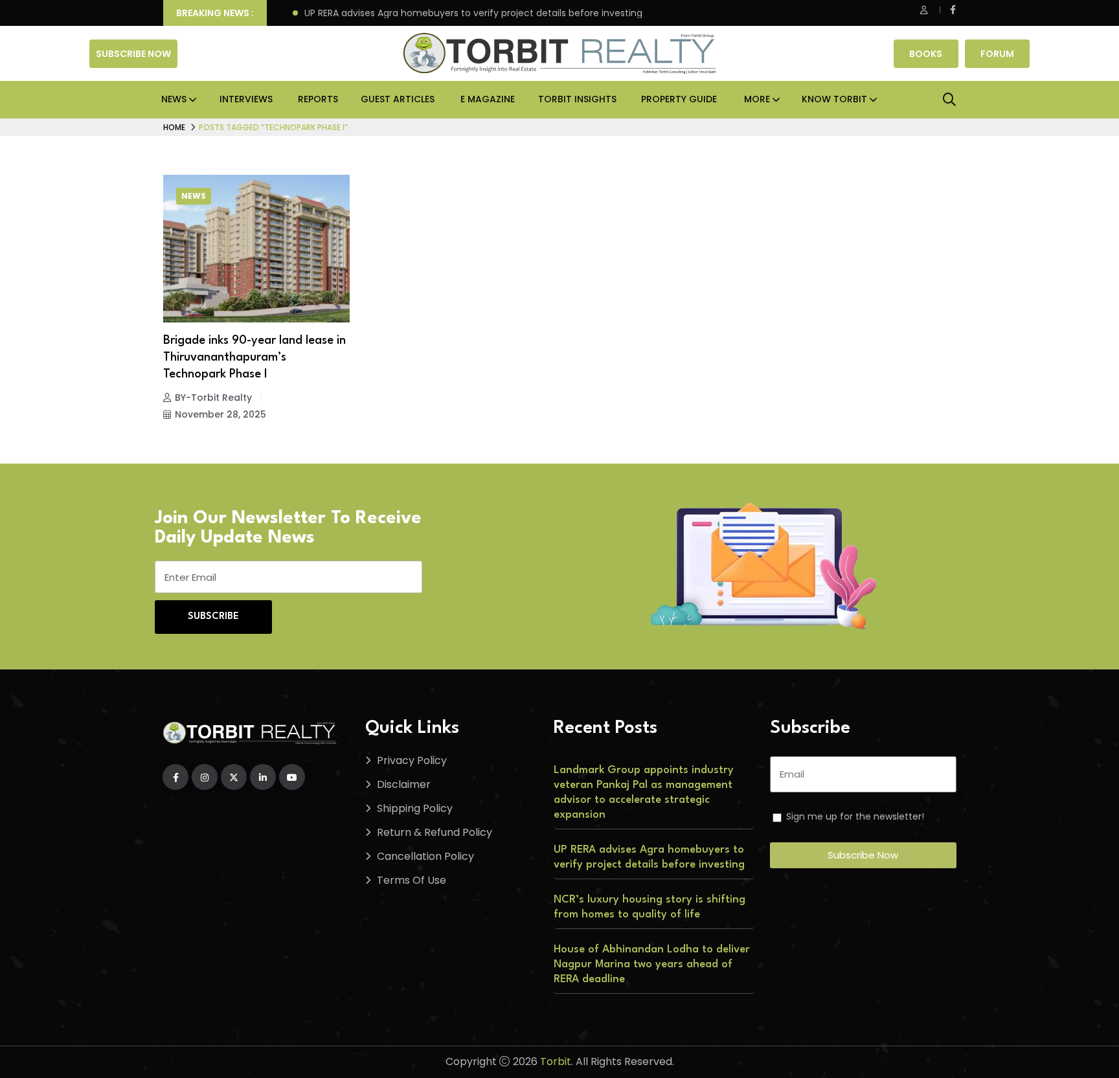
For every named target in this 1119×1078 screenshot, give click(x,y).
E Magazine (487, 99)
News (173, 99)
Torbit (555, 1061)
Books (925, 53)
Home (174, 127)
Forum (997, 53)
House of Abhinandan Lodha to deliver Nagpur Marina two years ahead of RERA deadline (652, 964)
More (757, 99)
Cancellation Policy (425, 856)
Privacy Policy (412, 760)
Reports (318, 99)
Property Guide (679, 99)
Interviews (246, 99)
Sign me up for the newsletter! (855, 816)
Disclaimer (404, 784)
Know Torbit (834, 99)
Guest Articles (398, 99)
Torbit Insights (577, 99)
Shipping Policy (415, 808)
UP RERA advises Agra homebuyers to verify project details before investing (473, 13)
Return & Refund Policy (434, 832)
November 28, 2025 (220, 414)
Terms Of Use (411, 880)
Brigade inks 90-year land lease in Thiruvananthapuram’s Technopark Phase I (254, 357)
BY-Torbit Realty (213, 397)
